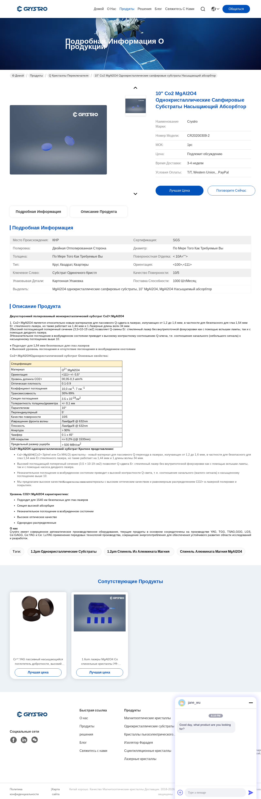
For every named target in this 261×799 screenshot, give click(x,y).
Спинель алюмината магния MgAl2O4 (211, 551)
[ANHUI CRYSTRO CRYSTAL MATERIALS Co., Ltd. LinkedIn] (24, 740)
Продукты (126, 9)
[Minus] (250, 702)
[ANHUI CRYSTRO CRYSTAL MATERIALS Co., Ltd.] (32, 9)
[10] (58, 139)
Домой (99, 9)
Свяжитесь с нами (179, 9)
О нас (111, 9)
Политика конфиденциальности (24, 792)
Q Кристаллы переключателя (68, 75)
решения (145, 9)
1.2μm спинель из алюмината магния (138, 551)
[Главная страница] (32, 719)
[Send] (251, 792)
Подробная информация (38, 212)
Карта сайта (56, 792)
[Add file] (180, 792)
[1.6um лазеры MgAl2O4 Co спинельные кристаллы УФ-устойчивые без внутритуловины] (100, 625)
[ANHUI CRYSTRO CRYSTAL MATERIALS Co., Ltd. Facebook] (13, 740)
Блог (158, 9)
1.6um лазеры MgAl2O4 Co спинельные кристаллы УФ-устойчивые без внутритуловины (99, 662)
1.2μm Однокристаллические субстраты (64, 551)
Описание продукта (99, 212)
